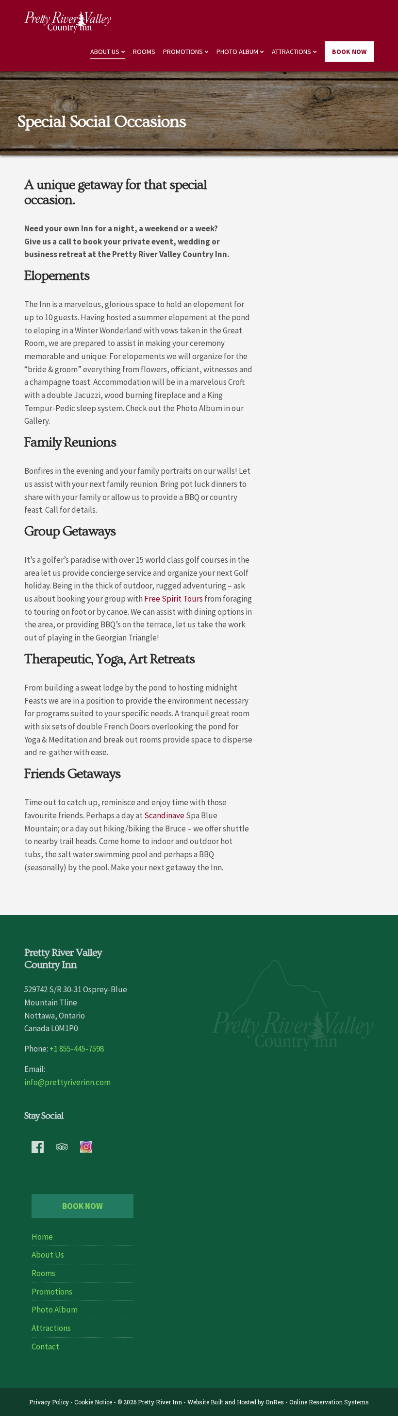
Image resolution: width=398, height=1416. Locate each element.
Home (42, 1236)
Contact (45, 1346)
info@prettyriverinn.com (67, 1082)
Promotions (183, 51)
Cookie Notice (93, 1402)
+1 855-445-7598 (77, 1048)
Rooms (144, 51)
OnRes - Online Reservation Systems (317, 1402)
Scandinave (164, 815)
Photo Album (237, 51)
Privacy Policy (49, 1402)
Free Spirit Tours (173, 598)
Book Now (349, 51)
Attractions (291, 51)
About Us (104, 51)
